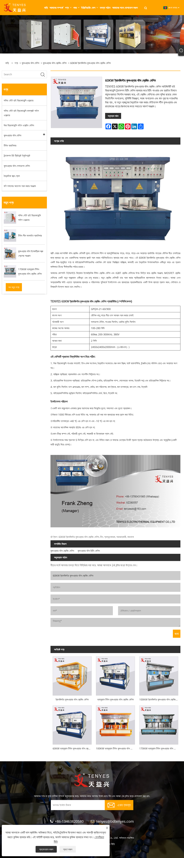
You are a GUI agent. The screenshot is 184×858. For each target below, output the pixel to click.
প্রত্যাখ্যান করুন (46, 849)
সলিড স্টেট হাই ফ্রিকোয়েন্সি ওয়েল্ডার (18, 100)
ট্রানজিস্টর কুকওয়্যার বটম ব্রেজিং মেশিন (72, 699)
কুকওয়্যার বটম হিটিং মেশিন (89, 550)
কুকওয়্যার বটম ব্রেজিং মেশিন (54, 63)
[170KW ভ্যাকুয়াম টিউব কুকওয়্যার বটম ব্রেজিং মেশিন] (158, 724)
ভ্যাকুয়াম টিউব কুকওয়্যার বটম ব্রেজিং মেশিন (115, 699)
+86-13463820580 (69, 821)
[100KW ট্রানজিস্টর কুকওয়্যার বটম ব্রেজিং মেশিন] (158, 675)
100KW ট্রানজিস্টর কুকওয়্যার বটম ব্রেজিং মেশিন (159, 699)
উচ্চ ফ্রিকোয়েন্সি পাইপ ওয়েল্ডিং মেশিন (19, 125)
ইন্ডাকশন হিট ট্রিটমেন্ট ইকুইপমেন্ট (17, 155)
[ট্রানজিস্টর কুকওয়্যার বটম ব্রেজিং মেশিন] (72, 675)
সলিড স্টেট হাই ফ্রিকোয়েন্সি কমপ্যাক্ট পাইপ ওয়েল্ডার (21, 113)
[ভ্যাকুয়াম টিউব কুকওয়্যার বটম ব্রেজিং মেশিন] (115, 675)
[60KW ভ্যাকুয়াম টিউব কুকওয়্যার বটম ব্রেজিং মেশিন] (72, 724)
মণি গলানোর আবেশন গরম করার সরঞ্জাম (20, 186)
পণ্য (16, 63)
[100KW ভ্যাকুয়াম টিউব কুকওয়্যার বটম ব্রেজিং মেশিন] (115, 724)
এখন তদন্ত (124, 805)
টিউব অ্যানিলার (10, 145)
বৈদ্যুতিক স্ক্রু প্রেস (12, 176)
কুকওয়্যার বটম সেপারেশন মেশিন (17, 165)
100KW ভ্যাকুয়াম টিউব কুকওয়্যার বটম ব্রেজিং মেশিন (116, 748)
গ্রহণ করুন (67, 849)
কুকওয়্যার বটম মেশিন (30, 63)
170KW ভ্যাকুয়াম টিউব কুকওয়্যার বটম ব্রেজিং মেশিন (159, 748)
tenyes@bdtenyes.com (115, 821)
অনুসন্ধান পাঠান (113, 115)
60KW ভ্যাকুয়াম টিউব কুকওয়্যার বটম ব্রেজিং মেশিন (73, 748)
